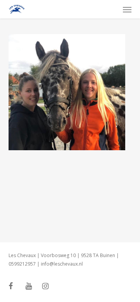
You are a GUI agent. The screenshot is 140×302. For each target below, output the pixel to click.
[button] (127, 9)
